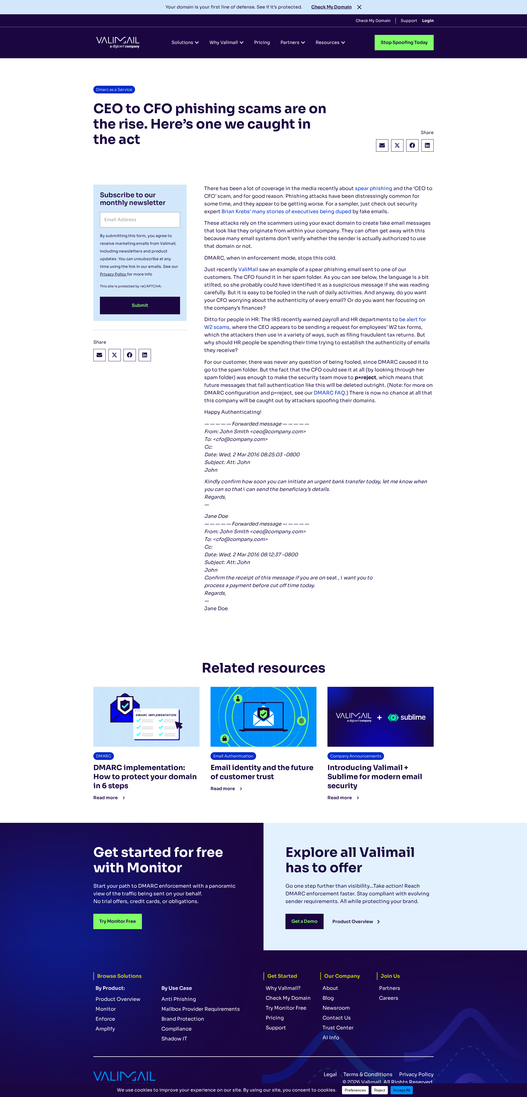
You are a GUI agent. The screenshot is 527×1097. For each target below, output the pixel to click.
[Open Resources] (343, 42)
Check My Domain (331, 7)
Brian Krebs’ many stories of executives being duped (286, 212)
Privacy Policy (113, 274)
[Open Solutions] (197, 42)
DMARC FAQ (329, 393)
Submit (140, 305)
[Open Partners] (303, 42)
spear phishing (373, 188)
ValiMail (248, 269)
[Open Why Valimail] (241, 42)
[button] (382, 145)
